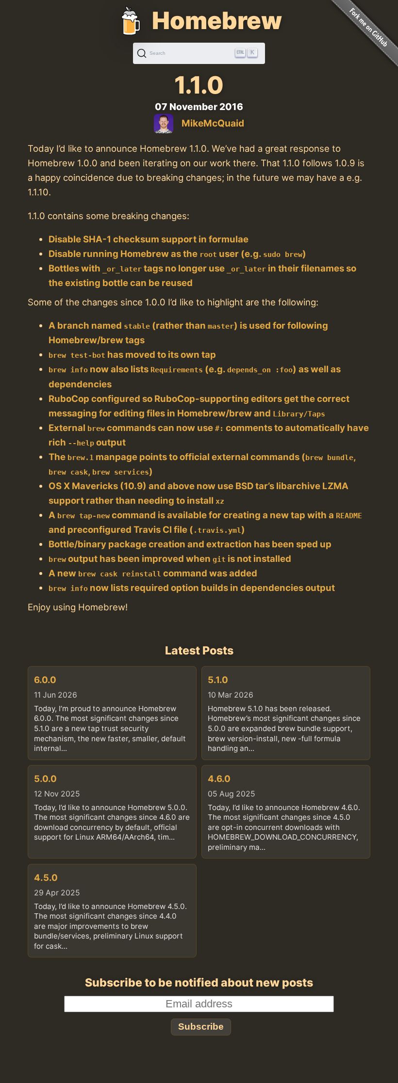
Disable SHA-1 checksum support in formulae (149, 239)
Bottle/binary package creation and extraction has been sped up (190, 544)
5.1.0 (218, 679)
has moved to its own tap (132, 354)
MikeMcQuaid (213, 123)
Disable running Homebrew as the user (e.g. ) (177, 253)
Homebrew (217, 20)
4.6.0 (219, 778)
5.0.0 (45, 778)
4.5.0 (46, 877)
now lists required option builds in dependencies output (192, 587)
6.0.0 (45, 679)
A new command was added (153, 573)
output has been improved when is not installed (170, 558)
